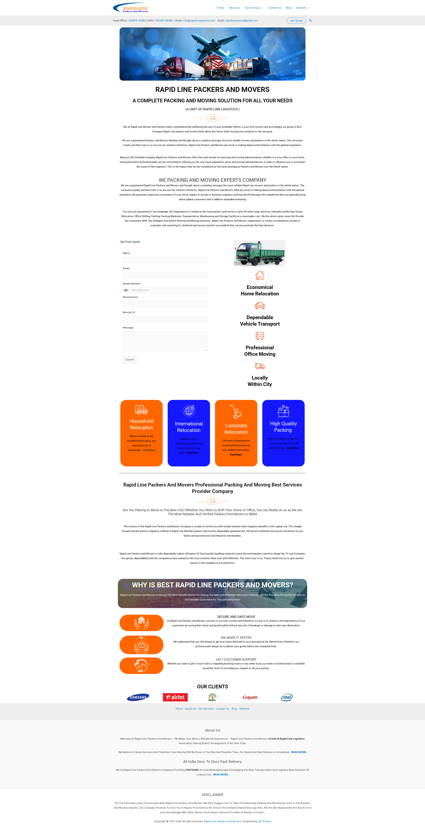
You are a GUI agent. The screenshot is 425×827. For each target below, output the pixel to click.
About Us (234, 7)
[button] (261, 7)
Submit (130, 359)
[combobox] (127, 290)
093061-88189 (164, 20)
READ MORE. (299, 752)
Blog (289, 7)
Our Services (252, 7)
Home (220, 7)
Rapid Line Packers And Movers (222, 821)
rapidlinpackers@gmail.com (241, 20)
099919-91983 (137, 20)
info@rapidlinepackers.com (199, 20)
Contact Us (274, 7)
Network (301, 7)
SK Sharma (264, 821)
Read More (193, 452)
